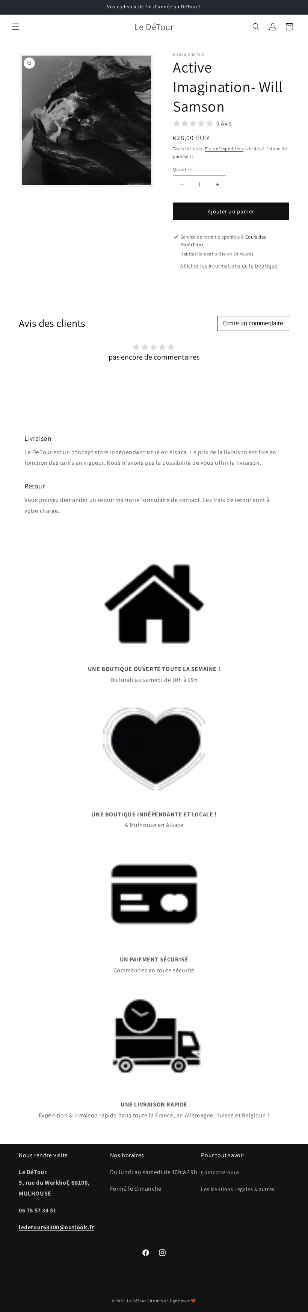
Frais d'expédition (224, 148)
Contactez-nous (220, 1172)
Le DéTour (136, 1300)
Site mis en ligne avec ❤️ (171, 1300)
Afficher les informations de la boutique (229, 265)
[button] (16, 26)
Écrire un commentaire (253, 323)
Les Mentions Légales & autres (237, 1189)
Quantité (182, 169)
